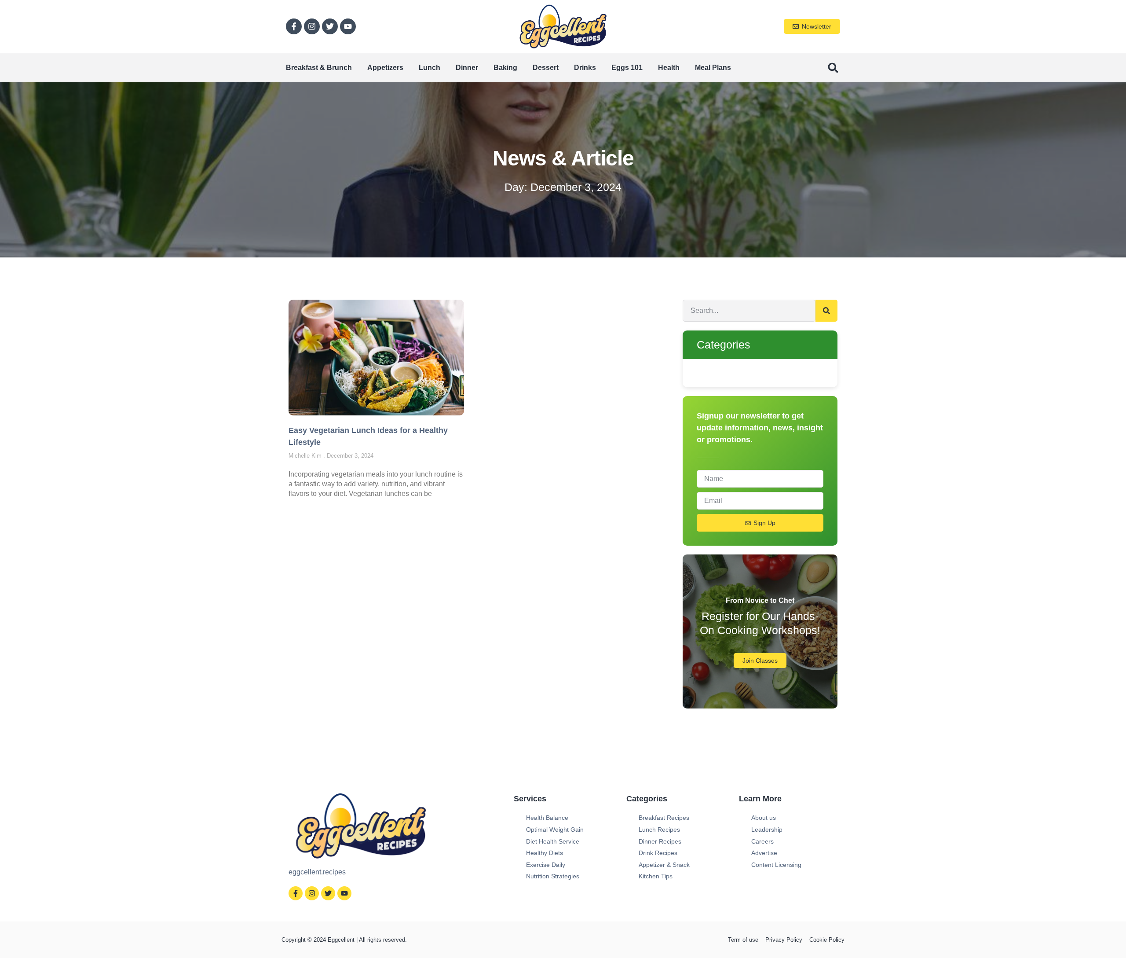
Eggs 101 (627, 67)
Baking (505, 67)
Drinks (585, 67)
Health (669, 67)
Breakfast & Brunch (319, 67)
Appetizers (385, 67)
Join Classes (760, 660)
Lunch (429, 67)
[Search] (826, 311)
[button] (833, 68)
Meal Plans (713, 67)
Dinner (467, 67)
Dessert (546, 67)
